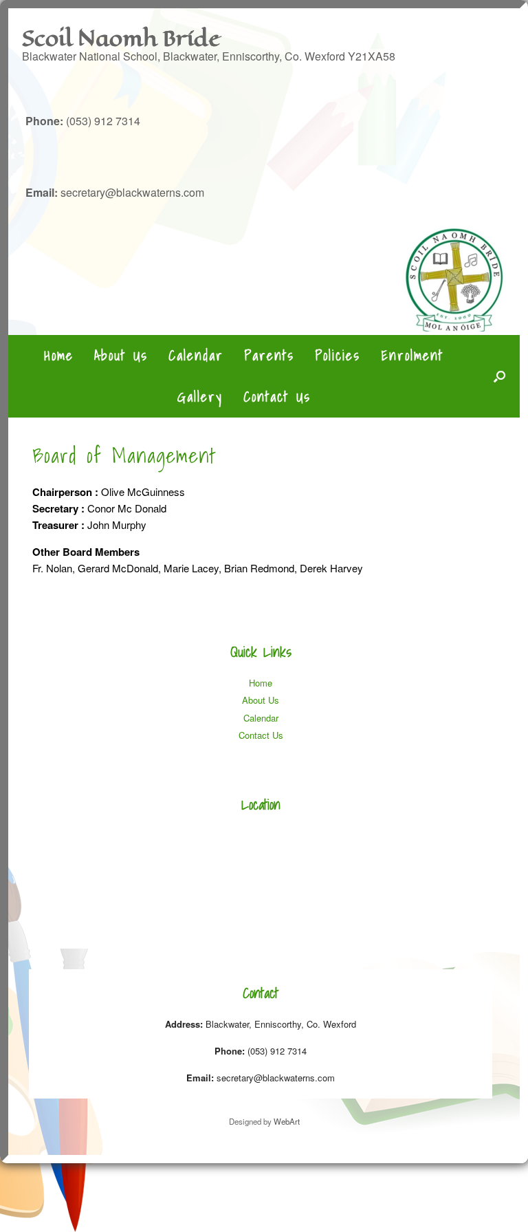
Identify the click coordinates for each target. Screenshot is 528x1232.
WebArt (287, 1121)
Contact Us (277, 397)
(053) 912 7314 (82, 121)
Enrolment (412, 356)
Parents (269, 356)
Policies (337, 356)
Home (59, 356)
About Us (121, 356)
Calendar (195, 356)
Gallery (200, 397)
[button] (499, 376)
